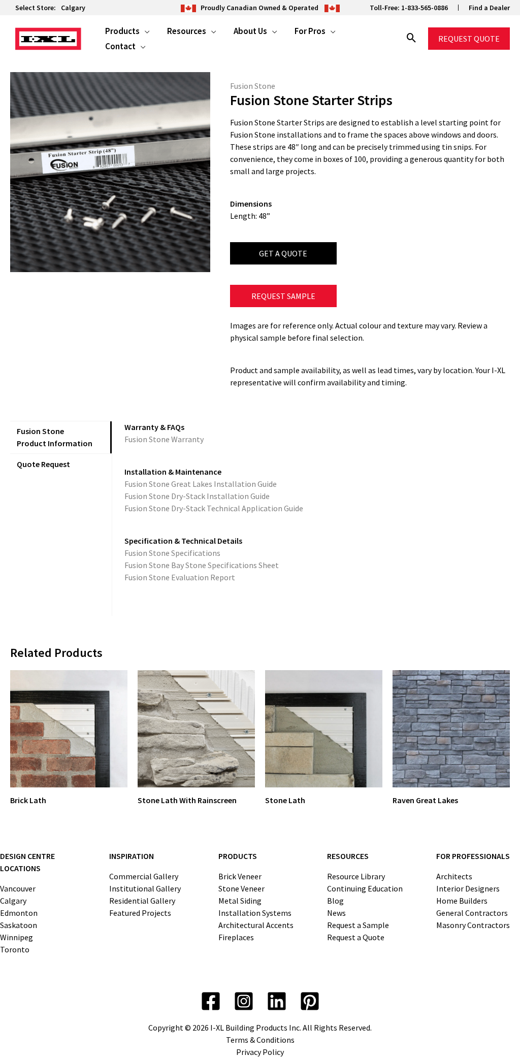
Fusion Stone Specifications (172, 553)
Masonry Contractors (473, 925)
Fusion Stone (252, 86)
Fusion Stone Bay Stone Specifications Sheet (201, 565)
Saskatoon (18, 925)
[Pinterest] (310, 1001)
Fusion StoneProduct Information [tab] (54, 437)
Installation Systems (254, 913)
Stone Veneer (241, 888)
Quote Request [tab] (43, 464)
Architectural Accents (256, 925)
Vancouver (18, 888)
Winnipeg (16, 937)
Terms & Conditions (260, 1040)
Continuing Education (365, 888)
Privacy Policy (260, 1052)
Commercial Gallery (143, 876)
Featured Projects (140, 913)
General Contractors (472, 913)
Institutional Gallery (145, 888)
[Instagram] (244, 1001)
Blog (335, 901)
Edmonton (19, 913)
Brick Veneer (240, 876)
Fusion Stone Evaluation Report (179, 577)
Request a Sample (358, 925)
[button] (145, 31)
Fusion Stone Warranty (164, 439)
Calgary (73, 7)
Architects (454, 876)
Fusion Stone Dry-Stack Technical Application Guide (213, 508)
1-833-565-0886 (424, 7)
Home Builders (462, 901)
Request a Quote (355, 937)
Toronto (14, 949)
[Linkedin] (277, 1001)
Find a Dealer (489, 7)
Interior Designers (468, 888)
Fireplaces (236, 937)
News (336, 913)
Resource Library (356, 876)
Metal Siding (240, 901)
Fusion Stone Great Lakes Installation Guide (200, 484)
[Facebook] (211, 1001)
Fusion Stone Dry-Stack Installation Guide (197, 496)
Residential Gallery (142, 901)
